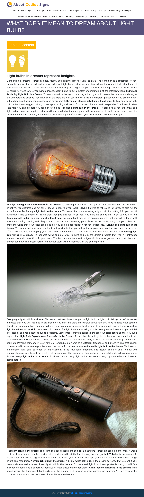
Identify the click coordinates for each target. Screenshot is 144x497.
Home (16, 10)
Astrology (70, 16)
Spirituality (93, 16)
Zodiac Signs (26, 10)
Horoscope (39, 10)
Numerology (81, 16)
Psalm (114, 16)
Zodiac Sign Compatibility (29, 16)
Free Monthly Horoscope (120, 10)
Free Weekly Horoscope (95, 10)
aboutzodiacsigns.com (81, 493)
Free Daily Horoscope (56, 10)
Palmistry (105, 16)
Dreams (122, 16)
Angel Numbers (50, 16)
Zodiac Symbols (75, 10)
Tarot (61, 16)
